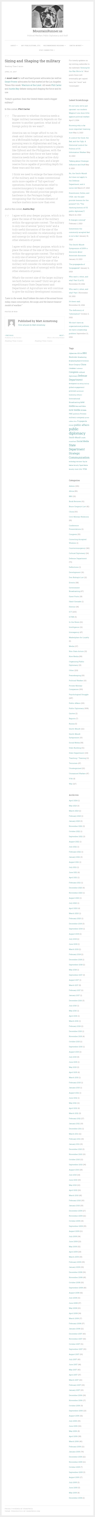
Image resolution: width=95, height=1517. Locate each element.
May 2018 (73, 970)
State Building (75, 748)
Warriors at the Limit (31, 85)
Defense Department (78, 558)
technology (72, 461)
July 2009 (73, 1236)
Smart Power (11, 81)
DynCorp (86, 383)
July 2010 (73, 1175)
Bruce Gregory (74, 364)
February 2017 (75, 990)
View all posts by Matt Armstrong (31, 325)
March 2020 (74, 913)
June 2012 (73, 1098)
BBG (85, 353)
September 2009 (76, 1226)
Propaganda (82, 421)
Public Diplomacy (76, 708)
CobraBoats (72, 368)
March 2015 (73, 1077)
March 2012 (73, 1113)
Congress (73, 372)
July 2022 (73, 847)
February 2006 (75, 1446)
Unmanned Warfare (77, 773)
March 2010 (73, 1195)
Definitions (74, 567)
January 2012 (74, 1123)
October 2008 (74, 1282)
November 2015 (75, 1036)
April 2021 (73, 877)
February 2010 (75, 1200)
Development (75, 572)
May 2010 (73, 1185)
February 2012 (75, 1118)
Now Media (74, 656)
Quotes (72, 713)
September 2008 (76, 1287)
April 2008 (73, 1313)
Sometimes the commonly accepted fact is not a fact (79, 232)
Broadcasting (82, 357)
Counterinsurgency (77, 548)
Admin (72, 486)
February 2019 (75, 954)
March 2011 (73, 1134)
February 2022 (75, 852)
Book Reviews (75, 501)
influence (79, 395)
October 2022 (74, 831)
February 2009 (75, 1262)
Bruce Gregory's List (77, 506)
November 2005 (75, 1462)
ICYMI (71, 617)
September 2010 (75, 1164)
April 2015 (73, 1072)
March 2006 (74, 1441)
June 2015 (73, 1062)
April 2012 (73, 1108)
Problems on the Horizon (13, 336)
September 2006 (76, 1410)
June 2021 (73, 872)
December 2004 (75, 1498)
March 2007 (74, 1380)
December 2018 (75, 959)
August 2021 (74, 862)
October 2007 (74, 1344)
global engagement (76, 387)
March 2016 (73, 1021)
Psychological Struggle (79, 694)
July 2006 (73, 1421)
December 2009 (75, 1211)
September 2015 (75, 1046)
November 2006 (75, 1400)
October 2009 (74, 1221)
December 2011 (75, 1128)
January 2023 (74, 821)
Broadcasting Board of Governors (79, 361)
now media (74, 409)
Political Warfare (76, 680)
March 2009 (74, 1257)
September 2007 (76, 1349)
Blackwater (73, 357)
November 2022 (75, 826)
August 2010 (74, 1170)
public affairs (81, 425)
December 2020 (75, 888)
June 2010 (73, 1180)
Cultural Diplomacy (77, 553)
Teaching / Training (77, 758)
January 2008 (74, 1328)
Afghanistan (73, 353)
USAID (76, 469)
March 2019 (73, 949)
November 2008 (75, 1277)
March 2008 (74, 1318)
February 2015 (75, 1082)
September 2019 (75, 929)
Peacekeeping (75, 675)
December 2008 (75, 1272)
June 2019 (73, 944)
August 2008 (74, 1293)
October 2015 (74, 1041)
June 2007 (73, 1364)
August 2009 (74, 1231)
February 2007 (75, 1385)
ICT (70, 612)
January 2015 (74, 1087)
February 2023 (75, 816)
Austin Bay (14, 88)
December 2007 (75, 1334)
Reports (72, 718)
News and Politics (80, 406)
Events (72, 582)
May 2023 (73, 806)
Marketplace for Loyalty (79, 637)
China (83, 364)
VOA (85, 469)
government (72, 391)
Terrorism (73, 763)
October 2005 (74, 1467)
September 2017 (75, 975)
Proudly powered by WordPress (19, 1509)
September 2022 (76, 836)
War (15, 312)
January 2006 (74, 1451)
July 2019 (73, 939)
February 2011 (74, 1139)
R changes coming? (77, 220)
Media (71, 646)
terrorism (79, 461)
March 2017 (73, 985)
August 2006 (74, 1416)
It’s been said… (75, 301)
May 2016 (73, 1011)
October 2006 (74, 1405)
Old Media (83, 410)
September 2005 (76, 1472)
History (72, 607)
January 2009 (74, 1267)
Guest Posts (74, 596)
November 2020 (75, 893)
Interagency (74, 632)
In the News (74, 622)
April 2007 (73, 1375)
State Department (76, 753)
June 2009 (73, 1241)
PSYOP (71, 425)
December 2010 (75, 1149)
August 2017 (74, 980)
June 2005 (73, 1487)
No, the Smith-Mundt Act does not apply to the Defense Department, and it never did (78, 180)
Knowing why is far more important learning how (79, 129)
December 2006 (75, 1395)
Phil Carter (56, 85)
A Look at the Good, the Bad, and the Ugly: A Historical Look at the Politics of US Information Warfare (79, 145)
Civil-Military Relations (79, 517)
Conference (79, 368)
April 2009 (73, 1252)
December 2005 (75, 1457)
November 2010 (75, 1154)
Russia (71, 724)
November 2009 (75, 1216)
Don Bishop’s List (76, 577)
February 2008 (75, 1323)
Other (71, 670)
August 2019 (74, 934)
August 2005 (74, 1477)
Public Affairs (74, 703)
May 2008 (73, 1308)
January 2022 (74, 857)
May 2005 (73, 1492)
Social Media (83, 441)
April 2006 (73, 1436)
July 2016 (73, 1005)
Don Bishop (80, 383)
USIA (80, 469)
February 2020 (75, 918)
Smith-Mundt (75, 437)
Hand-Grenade (75, 601)
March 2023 (74, 811)
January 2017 (74, 995)
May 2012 (73, 1103)
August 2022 (74, 841)
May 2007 (73, 1369)
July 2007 (73, 1359)
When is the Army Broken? (56, 336)
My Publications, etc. (31, 45)
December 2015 (75, 1031)
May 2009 (73, 1246)
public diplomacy (77, 431)
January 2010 (74, 1205)
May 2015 (73, 1067)
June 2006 (73, 1426)
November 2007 (75, 1339)
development (73, 383)
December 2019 (75, 923)
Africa (79, 353)
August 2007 (74, 1354)
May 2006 (73, 1431)
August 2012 (74, 1093)
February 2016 (75, 1026)
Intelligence (74, 627)
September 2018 (75, 964)
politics (76, 414)
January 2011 (74, 1144)
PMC (71, 414)
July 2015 (73, 1057)
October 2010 (74, 1159)
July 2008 (73, 1298)
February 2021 (75, 882)
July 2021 (73, 867)
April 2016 (73, 1016)
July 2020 (73, 903)
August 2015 (74, 1052)
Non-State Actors (76, 651)
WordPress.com (33, 1511)
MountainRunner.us (47, 31)
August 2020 (74, 898)
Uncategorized (75, 768)
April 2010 (73, 1190)
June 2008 (73, 1303)
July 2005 (73, 1482)
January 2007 (74, 1390)
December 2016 (75, 1000)
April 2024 (73, 800)
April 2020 (73, 908)
